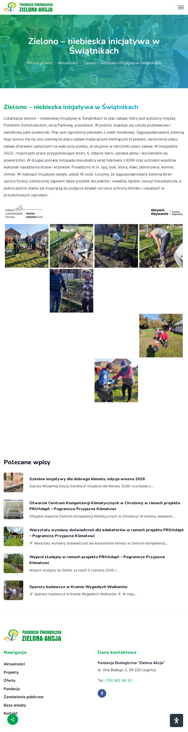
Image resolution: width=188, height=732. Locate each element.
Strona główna (39, 63)
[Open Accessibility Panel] (176, 720)
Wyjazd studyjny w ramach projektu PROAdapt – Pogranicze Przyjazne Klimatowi (97, 560)
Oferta (9, 680)
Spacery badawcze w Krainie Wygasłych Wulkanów (78, 587)
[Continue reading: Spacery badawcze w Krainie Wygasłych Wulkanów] (13, 590)
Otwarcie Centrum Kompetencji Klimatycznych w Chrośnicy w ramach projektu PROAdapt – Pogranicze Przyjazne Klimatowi (104, 506)
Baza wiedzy (15, 705)
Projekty (11, 672)
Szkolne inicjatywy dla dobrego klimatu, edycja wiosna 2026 (87, 479)
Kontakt (11, 713)
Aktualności (68, 63)
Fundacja (12, 688)
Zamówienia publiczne (24, 696)
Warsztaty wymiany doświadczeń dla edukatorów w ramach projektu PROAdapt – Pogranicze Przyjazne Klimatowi (106, 533)
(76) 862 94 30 (119, 680)
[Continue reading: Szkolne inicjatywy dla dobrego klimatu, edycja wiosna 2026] (13, 482)
